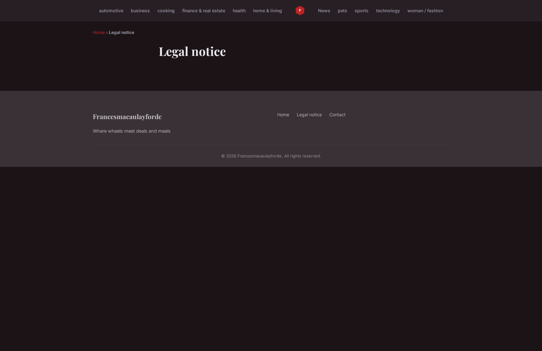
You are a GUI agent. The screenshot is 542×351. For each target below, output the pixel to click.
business (140, 10)
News (324, 10)
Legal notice (309, 114)
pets (342, 10)
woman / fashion (425, 10)
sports (362, 10)
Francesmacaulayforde (127, 116)
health (239, 10)
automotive (111, 10)
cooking (166, 10)
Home (99, 32)
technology (388, 10)
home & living (267, 10)
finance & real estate (203, 10)
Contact (337, 114)
